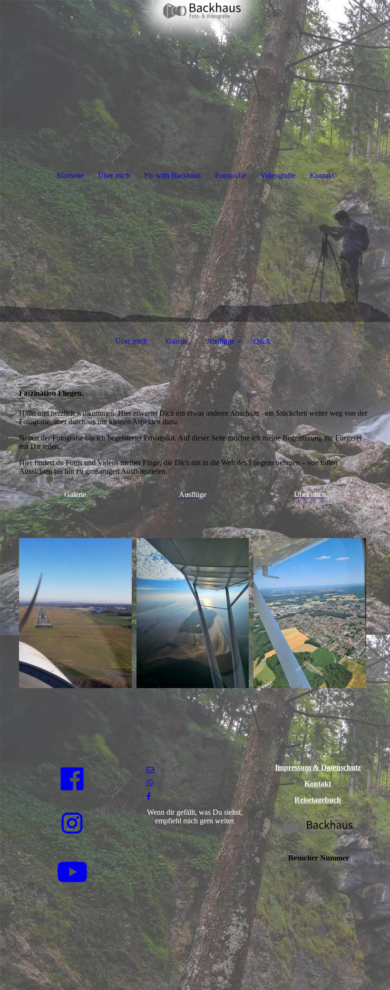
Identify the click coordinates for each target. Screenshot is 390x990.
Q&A (262, 341)
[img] (195, 35)
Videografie (277, 175)
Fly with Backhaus (172, 175)
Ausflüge (220, 341)
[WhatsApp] (149, 783)
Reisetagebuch (317, 800)
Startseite (70, 175)
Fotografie (230, 175)
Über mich (114, 175)
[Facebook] (148, 796)
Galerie (177, 341)
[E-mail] (150, 770)
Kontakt (322, 175)
